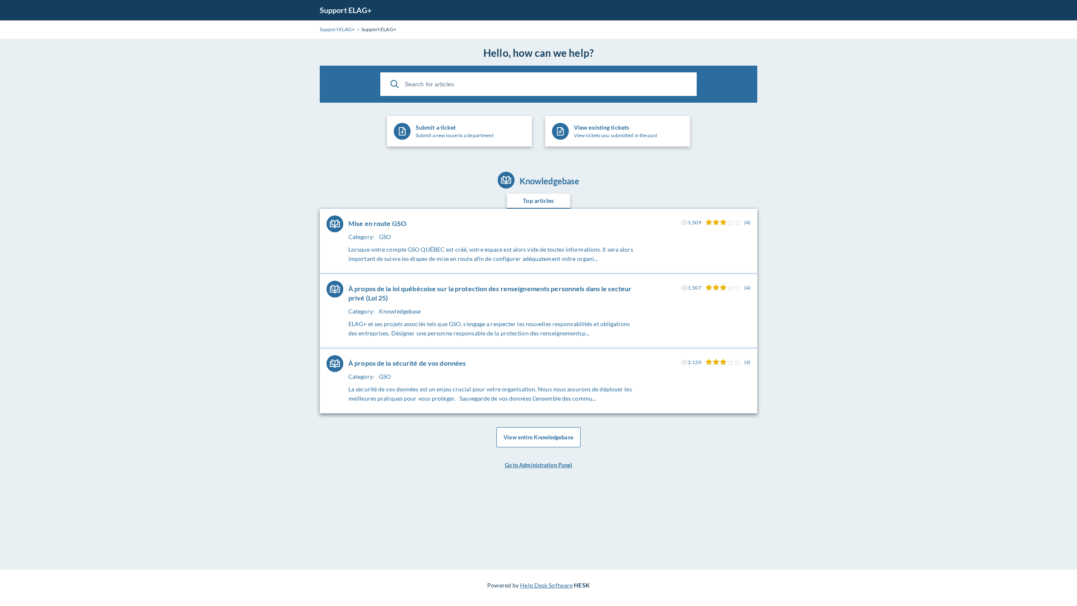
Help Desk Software (546, 585)
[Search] (394, 84)
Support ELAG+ (345, 10)
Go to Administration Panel (539, 465)
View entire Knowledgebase (538, 437)
